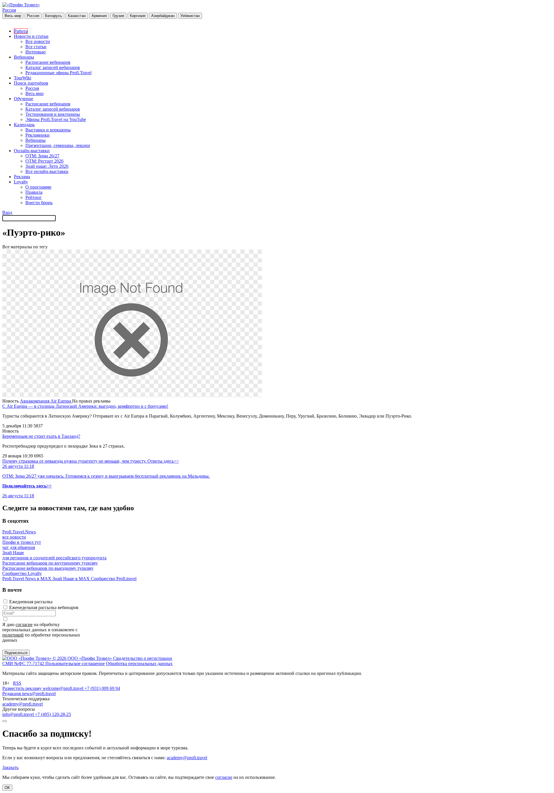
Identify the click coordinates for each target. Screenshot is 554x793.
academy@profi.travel (22, 703)
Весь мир (13, 16)
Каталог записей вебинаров (52, 67)
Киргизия (137, 16)
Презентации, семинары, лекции (57, 145)
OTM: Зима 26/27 (42, 155)
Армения (99, 16)
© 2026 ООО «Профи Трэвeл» (83, 658)
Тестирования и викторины (52, 114)
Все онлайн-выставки (46, 171)
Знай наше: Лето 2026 (46, 166)
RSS (17, 683)
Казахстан (77, 16)
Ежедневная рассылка (31, 601)
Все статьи (35, 46)
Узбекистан (190, 16)
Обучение (23, 98)
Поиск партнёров (31, 83)
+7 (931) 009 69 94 (102, 688)
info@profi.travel (18, 714)
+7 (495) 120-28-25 (53, 714)
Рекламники (37, 135)
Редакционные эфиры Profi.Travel (58, 72)
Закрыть (10, 767)
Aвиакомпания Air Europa (46, 401)
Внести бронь (39, 202)
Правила (33, 192)
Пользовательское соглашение (75, 663)
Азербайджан (163, 16)
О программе (38, 187)
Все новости (37, 41)
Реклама (22, 176)
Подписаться (16, 653)
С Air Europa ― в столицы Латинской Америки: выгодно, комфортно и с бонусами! (85, 406)
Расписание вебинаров (47, 62)
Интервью (35, 51)
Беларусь (53, 16)
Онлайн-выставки (32, 150)
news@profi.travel (39, 693)
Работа (20, 31)
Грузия (118, 16)
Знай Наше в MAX (72, 578)
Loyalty (21, 181)
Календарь (24, 124)
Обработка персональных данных (139, 663)
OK (7, 787)
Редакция (12, 693)
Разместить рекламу (22, 688)
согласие (24, 624)
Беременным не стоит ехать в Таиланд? (41, 436)
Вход (7, 212)
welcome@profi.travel (64, 688)
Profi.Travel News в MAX (27, 578)
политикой (13, 634)
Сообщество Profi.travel (113, 578)
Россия (9, 10)
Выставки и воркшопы (48, 129)
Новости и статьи (31, 36)
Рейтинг (33, 197)
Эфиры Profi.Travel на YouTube (55, 119)
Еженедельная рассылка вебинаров (43, 607)
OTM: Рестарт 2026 (44, 161)
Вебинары (24, 57)
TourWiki (22, 77)
